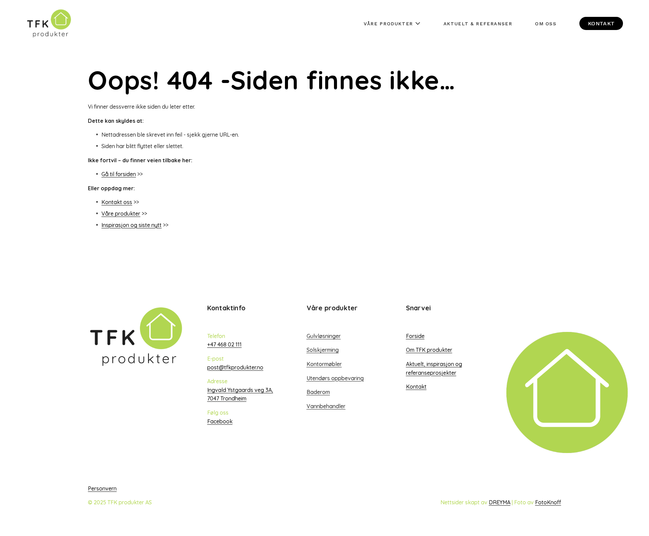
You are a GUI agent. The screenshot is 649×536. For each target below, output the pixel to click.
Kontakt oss (116, 202)
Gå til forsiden (118, 174)
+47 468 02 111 (224, 344)
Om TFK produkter (429, 349)
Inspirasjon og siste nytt (131, 225)
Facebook (220, 421)
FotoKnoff (548, 502)
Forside (415, 336)
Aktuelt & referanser (477, 23)
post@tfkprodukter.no (235, 367)
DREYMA (499, 502)
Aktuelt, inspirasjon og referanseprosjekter (434, 368)
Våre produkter (120, 213)
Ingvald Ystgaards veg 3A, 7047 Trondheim (240, 394)
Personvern (102, 488)
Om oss (546, 23)
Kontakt (416, 386)
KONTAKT (601, 23)
